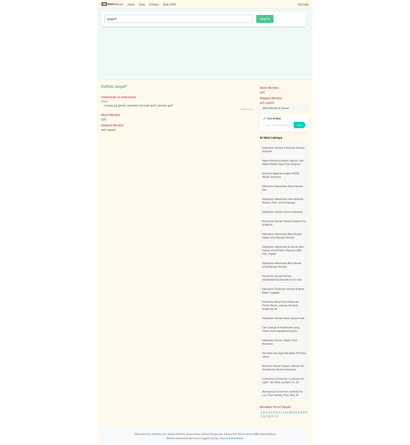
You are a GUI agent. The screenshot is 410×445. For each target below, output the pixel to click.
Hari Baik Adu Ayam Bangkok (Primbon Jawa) (284, 355)
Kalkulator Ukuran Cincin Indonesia (282, 211)
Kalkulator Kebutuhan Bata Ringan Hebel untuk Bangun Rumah (282, 235)
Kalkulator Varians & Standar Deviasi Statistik (283, 149)
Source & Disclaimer (231, 438)
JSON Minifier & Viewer (275, 108)
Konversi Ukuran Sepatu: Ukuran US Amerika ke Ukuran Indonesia (283, 367)
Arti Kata (303, 4)
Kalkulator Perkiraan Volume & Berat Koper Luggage (283, 290)
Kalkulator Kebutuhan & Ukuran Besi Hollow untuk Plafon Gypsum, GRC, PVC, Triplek (283, 250)
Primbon (154, 4)
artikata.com (159, 434)
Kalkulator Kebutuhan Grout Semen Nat (282, 188)
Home (131, 4)
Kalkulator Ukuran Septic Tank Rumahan (279, 342)
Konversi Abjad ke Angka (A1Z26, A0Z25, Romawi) (280, 175)
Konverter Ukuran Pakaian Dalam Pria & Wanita (284, 223)
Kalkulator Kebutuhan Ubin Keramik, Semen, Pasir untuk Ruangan (283, 200)
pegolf (111, 129)
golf (103, 119)
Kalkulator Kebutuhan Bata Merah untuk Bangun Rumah (281, 265)
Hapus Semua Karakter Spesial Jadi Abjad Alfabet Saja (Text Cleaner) (282, 162)
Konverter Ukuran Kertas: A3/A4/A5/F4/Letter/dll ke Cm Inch (282, 277)
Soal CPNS (169, 4)
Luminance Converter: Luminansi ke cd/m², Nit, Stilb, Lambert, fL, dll (283, 380)
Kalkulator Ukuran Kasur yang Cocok (283, 318)
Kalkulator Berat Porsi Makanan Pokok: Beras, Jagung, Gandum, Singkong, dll (280, 305)
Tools (142, 4)
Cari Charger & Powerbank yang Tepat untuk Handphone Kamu (280, 329)
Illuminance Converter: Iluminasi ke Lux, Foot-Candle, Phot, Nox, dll (282, 393)
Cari (299, 125)
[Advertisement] (204, 52)
